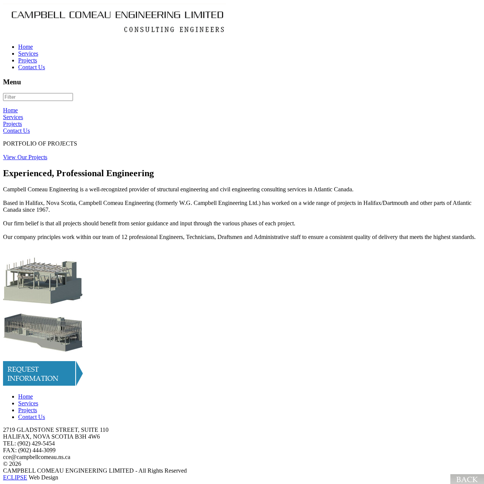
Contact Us (16, 130)
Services (13, 117)
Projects (12, 124)
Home (10, 110)
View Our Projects (25, 157)
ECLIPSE (15, 477)
